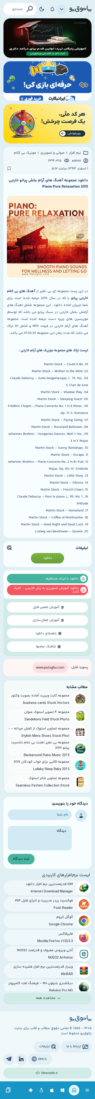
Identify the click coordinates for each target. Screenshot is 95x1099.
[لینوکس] (41, 1090)
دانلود (47, 558)
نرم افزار (75, 153)
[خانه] (74, 1090)
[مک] (52, 1090)
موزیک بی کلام (25, 153)
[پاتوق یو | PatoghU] (80, 9)
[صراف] (47, 123)
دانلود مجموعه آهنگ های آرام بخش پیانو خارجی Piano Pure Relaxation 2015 (48, 183)
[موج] (47, 38)
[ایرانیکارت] (47, 81)
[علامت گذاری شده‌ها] (8, 1090)
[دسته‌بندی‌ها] (61, 9)
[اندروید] (30, 1090)
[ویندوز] (62, 1090)
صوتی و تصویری (52, 153)
